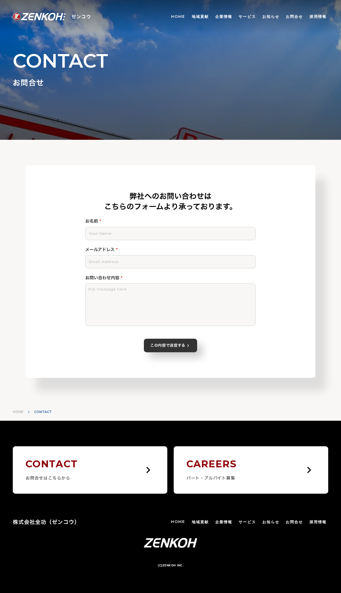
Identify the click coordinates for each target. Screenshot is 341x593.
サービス (247, 16)
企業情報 (223, 16)
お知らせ (270, 16)
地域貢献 (200, 16)
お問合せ (294, 16)
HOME (178, 16)
